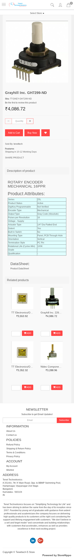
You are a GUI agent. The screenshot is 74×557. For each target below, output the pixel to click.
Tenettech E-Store (25, 552)
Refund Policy (13, 444)
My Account (11, 466)
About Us (10, 431)
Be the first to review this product (20, 102)
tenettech (18, 144)
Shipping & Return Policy (18, 448)
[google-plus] (40, 540)
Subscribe (64, 420)
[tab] (52, 5)
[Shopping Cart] (68, 5)
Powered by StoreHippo (56, 555)
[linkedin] (33, 540)
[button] (37, 13)
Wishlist (10, 470)
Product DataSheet (19, 268)
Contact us (11, 435)
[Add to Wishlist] (45, 132)
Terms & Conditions (15, 452)
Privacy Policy (13, 456)
